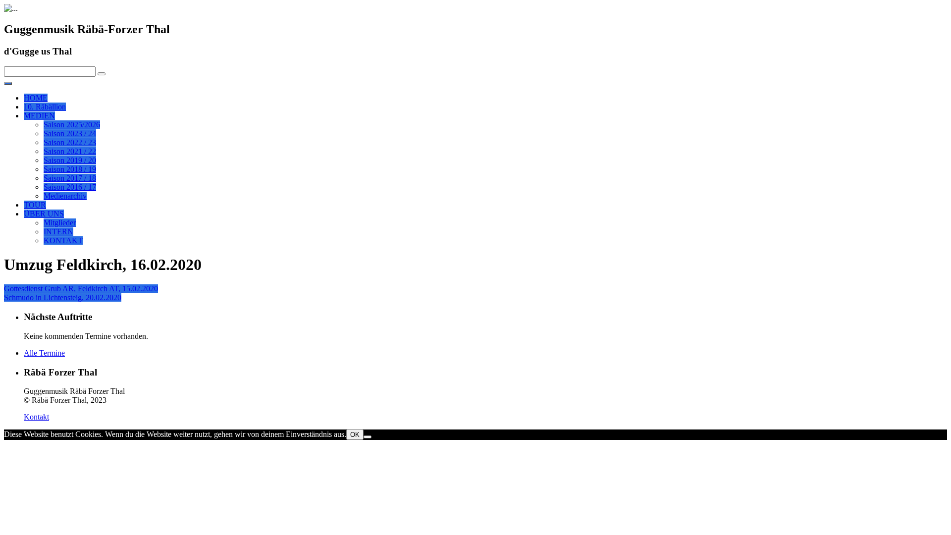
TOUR (35, 205)
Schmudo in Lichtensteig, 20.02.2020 (62, 297)
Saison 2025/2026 (72, 124)
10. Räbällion (45, 107)
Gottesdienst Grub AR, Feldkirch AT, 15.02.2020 (81, 288)
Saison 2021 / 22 (70, 151)
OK (355, 434)
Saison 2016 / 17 (70, 187)
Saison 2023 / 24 (70, 133)
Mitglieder (60, 222)
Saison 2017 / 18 (70, 178)
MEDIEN (39, 115)
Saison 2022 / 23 (70, 142)
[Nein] (367, 436)
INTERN (58, 231)
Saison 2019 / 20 (70, 160)
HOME (36, 98)
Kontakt (36, 417)
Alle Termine (44, 353)
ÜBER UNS (44, 214)
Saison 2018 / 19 (70, 169)
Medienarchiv (65, 196)
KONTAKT (63, 240)
